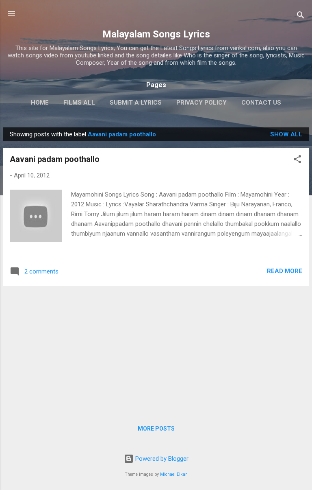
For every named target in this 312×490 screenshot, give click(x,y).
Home (40, 102)
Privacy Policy (201, 102)
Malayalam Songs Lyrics (156, 34)
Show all (286, 134)
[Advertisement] (156, 349)
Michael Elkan (174, 474)
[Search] (301, 16)
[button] (297, 160)
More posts (156, 428)
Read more (284, 271)
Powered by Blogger (161, 458)
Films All (79, 102)
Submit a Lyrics (136, 102)
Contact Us (261, 102)
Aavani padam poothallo (55, 159)
